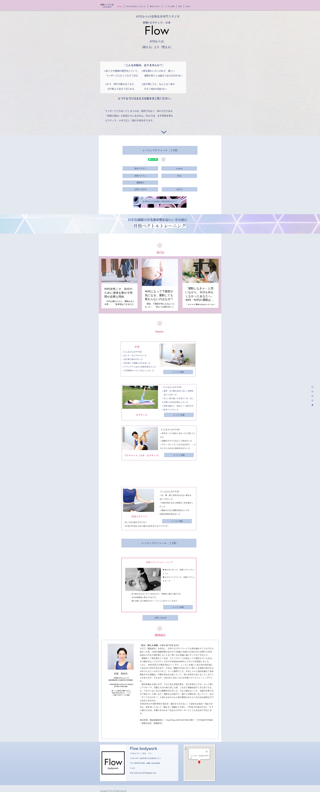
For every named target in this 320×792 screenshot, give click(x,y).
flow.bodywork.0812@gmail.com (143, 773)
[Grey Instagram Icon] (163, 159)
